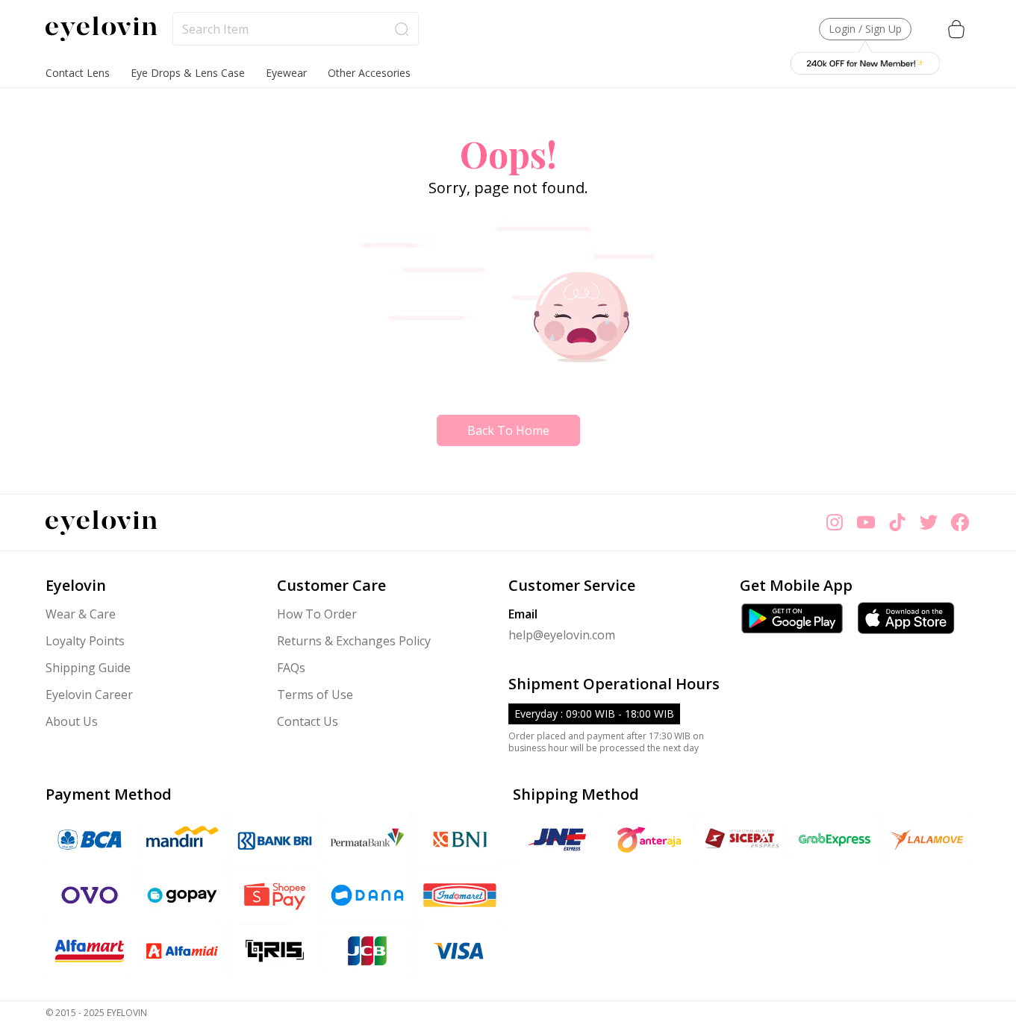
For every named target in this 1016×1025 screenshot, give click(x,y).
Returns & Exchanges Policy (354, 641)
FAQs (291, 667)
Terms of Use (315, 694)
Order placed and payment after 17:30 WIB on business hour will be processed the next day (606, 742)
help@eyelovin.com (561, 635)
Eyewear (286, 73)
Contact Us (307, 721)
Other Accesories (369, 73)
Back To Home (508, 430)
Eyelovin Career (89, 694)
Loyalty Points (85, 641)
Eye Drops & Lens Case (188, 73)
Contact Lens (78, 73)
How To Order (317, 614)
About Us (72, 721)
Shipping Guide (88, 667)
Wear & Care (81, 614)
